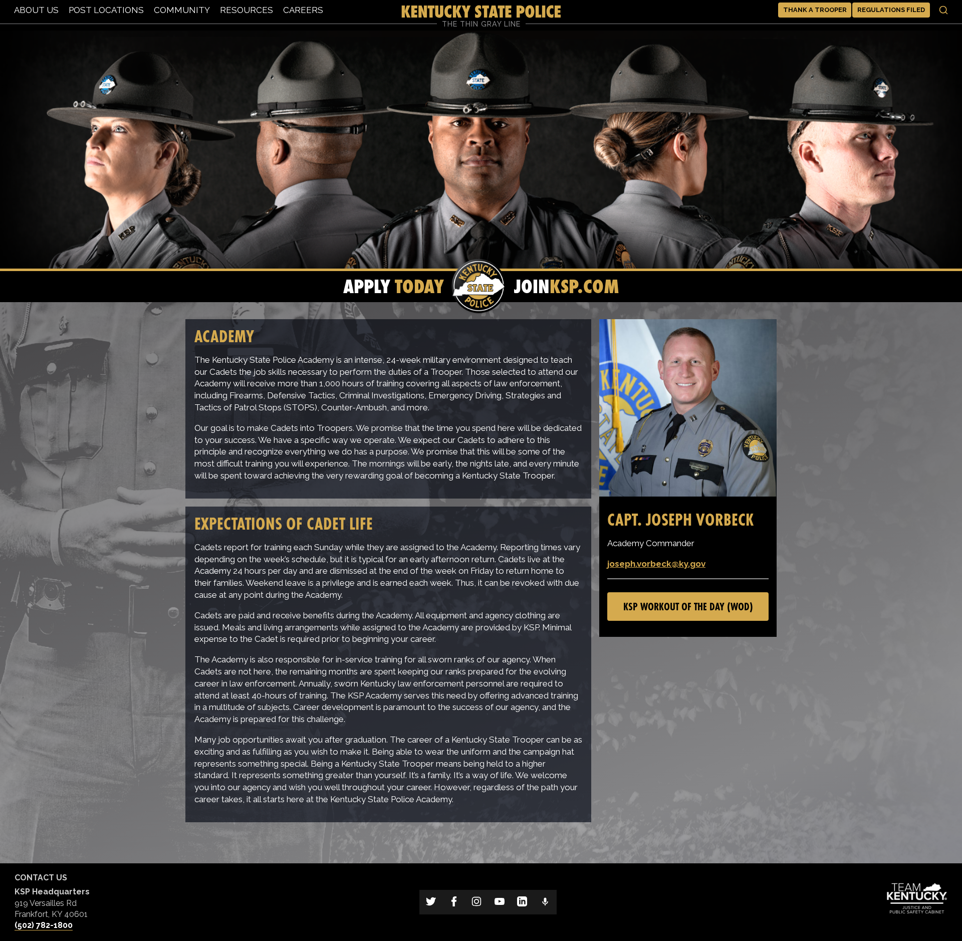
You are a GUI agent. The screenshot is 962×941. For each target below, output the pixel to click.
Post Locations (106, 10)
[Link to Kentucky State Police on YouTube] (499, 902)
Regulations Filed (891, 10)
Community (182, 10)
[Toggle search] (943, 10)
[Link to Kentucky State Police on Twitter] (430, 902)
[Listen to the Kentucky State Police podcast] (545, 902)
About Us (36, 10)
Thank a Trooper (815, 10)
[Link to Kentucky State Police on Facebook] (453, 902)
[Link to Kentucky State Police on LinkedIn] (522, 902)
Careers (303, 10)
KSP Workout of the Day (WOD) (688, 606)
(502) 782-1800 (44, 925)
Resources (246, 10)
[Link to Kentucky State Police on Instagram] (476, 902)
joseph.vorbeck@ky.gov (656, 564)
